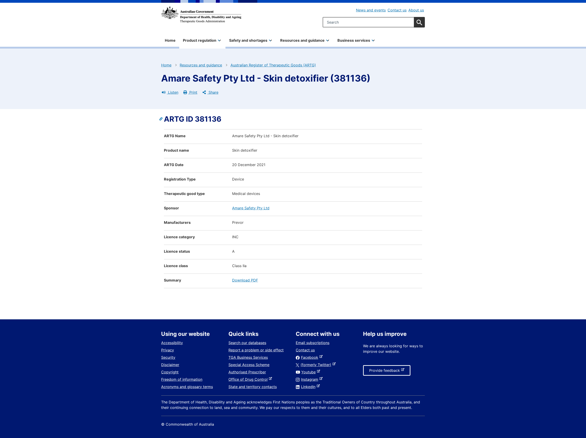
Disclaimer (170, 364)
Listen (172, 92)
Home (170, 40)
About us (416, 10)
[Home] (201, 14)
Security (168, 357)
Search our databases (247, 342)
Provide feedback (385, 372)
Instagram (310, 379)
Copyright (170, 372)
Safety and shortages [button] (248, 40)
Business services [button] (353, 40)
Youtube (309, 372)
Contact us (397, 10)
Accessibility (172, 342)
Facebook (310, 357)
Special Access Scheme (248, 364)
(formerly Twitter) (317, 364)
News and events (371, 10)
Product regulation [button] (199, 40)
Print (192, 92)
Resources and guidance (201, 65)
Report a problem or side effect (256, 350)
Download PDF (245, 280)
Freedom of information (181, 379)
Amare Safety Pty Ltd (250, 208)
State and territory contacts (252, 386)
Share (212, 92)
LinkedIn (309, 386)
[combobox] (374, 22)
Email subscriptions (312, 342)
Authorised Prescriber (247, 372)
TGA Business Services (248, 357)
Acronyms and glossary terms (187, 386)
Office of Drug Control (248, 379)
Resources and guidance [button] (302, 40)
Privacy (167, 350)
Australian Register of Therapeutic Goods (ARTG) (273, 65)
